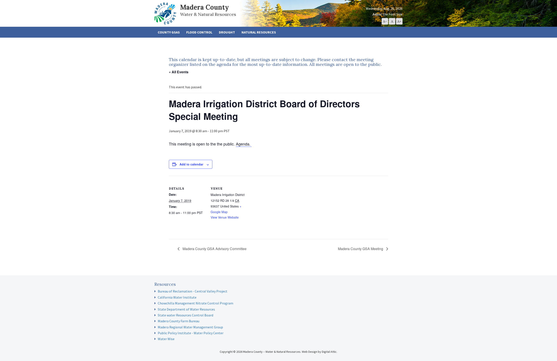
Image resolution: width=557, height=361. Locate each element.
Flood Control (199, 32)
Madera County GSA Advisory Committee (214, 248)
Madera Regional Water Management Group (190, 327)
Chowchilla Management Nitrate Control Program (195, 303)
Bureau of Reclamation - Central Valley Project (192, 291)
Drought (227, 32)
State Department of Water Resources (186, 309)
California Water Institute (177, 297)
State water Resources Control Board (185, 315)
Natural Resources (259, 32)
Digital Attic (329, 352)
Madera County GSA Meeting (361, 248)
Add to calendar (191, 164)
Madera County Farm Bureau (178, 321)
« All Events (178, 71)
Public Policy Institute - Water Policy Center (190, 333)
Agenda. (244, 144)
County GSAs (169, 32)
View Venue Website (225, 217)
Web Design (309, 352)
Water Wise (166, 339)
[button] (385, 21)
